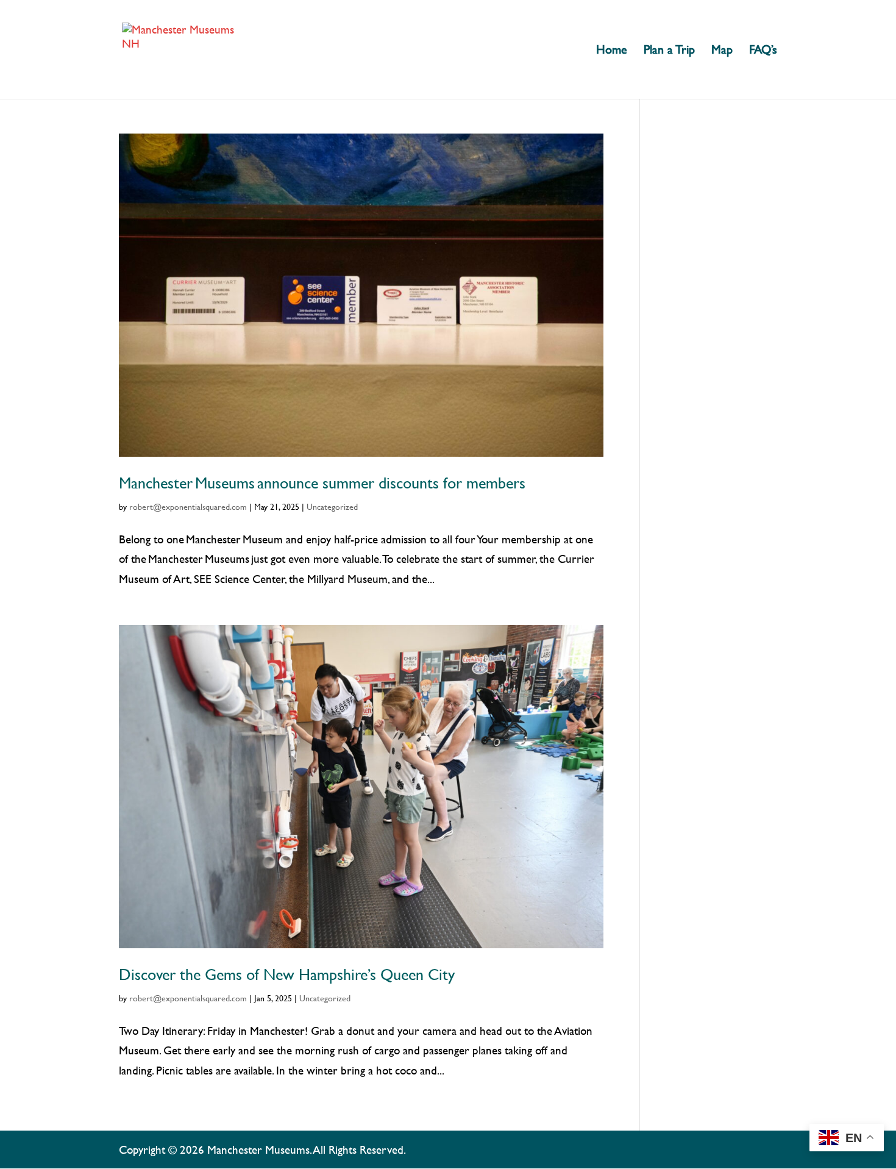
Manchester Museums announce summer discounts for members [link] (322, 483)
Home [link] (611, 51)
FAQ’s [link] (763, 51)
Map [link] (722, 51)
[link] (179, 48)
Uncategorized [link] (332, 507)
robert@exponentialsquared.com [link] (188, 507)
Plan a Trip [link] (669, 51)
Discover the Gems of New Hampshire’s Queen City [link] (287, 974)
